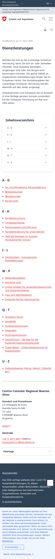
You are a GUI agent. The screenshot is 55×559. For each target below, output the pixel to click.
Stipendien (10, 330)
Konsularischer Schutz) (18, 239)
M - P (9, 148)
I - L (9, 141)
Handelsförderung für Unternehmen (25, 231)
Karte (5, 426)
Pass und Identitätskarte (18, 294)
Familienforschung (15, 218)
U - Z (9, 162)
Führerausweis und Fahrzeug (21, 227)
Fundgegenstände (15, 222)
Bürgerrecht (11, 200)
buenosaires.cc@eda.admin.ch (18, 442)
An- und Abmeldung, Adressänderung (25, 187)
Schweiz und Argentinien (21, 19)
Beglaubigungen (14, 191)
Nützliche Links (13, 282)
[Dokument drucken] (45, 29)
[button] (50, 483)
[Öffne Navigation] (51, 19)
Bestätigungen (13, 196)
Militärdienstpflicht (15, 278)
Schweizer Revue (14, 316)
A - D (9, 127)
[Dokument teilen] (51, 29)
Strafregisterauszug (16, 335)
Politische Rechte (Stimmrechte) (22, 299)
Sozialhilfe (10, 321)
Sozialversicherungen (16, 326)
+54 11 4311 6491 (11, 438)
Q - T (9, 155)
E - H (9, 134)
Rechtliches (7, 541)
